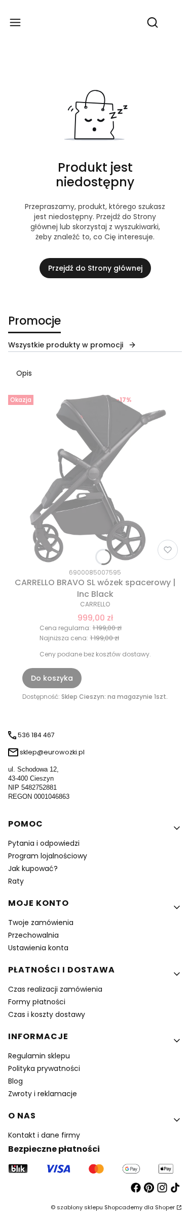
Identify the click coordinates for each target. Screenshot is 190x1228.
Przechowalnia (33, 935)
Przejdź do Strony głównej (95, 268)
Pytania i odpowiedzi (44, 843)
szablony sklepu (80, 1207)
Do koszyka (52, 678)
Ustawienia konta (38, 948)
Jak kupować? (33, 868)
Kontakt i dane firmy (44, 1135)
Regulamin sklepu (39, 1056)
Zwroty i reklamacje (42, 1094)
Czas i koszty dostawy (46, 1014)
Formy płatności (36, 1002)
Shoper (165, 1207)
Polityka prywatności (44, 1068)
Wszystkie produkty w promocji (65, 345)
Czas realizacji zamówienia (55, 989)
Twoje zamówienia (40, 922)
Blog (15, 1081)
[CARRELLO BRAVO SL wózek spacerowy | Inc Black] (95, 477)
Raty (16, 881)
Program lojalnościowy (47, 856)
